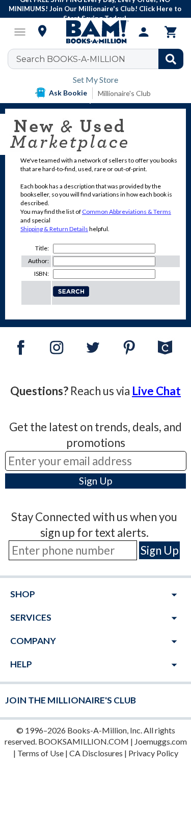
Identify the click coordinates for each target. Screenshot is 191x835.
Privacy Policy (153, 753)
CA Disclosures (96, 753)
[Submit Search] (170, 59)
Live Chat (156, 391)
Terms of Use (40, 753)
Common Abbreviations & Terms (126, 211)
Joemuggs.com (160, 741)
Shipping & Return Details (54, 229)
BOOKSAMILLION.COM (83, 741)
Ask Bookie (68, 92)
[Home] (96, 32)
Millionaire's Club (124, 93)
